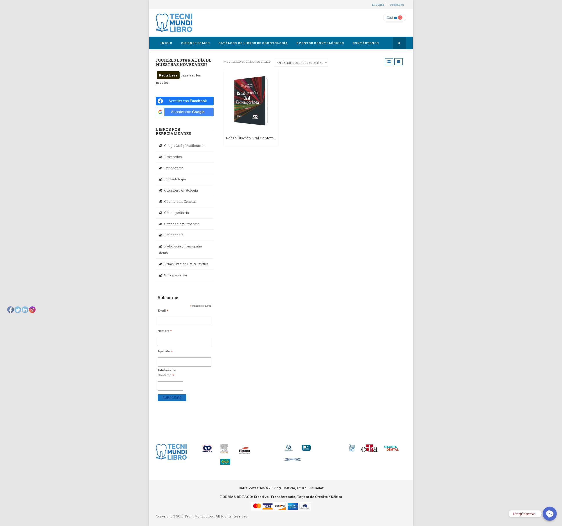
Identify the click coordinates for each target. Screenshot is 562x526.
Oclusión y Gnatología (181, 190)
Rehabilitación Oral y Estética (186, 264)
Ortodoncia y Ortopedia (181, 224)
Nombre (165, 331)
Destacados (173, 157)
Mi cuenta (378, 4)
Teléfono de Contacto (166, 372)
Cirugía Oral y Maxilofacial (184, 146)
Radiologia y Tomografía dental (180, 249)
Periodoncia (173, 235)
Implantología (175, 179)
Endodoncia (173, 168)
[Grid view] (389, 61)
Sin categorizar (175, 275)
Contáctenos (397, 4)
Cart (390, 17)
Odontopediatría (176, 213)
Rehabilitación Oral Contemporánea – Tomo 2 (265, 138)
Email (163, 311)
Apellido (165, 351)
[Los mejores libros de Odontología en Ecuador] (174, 23)
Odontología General (180, 201)
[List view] (398, 61)
